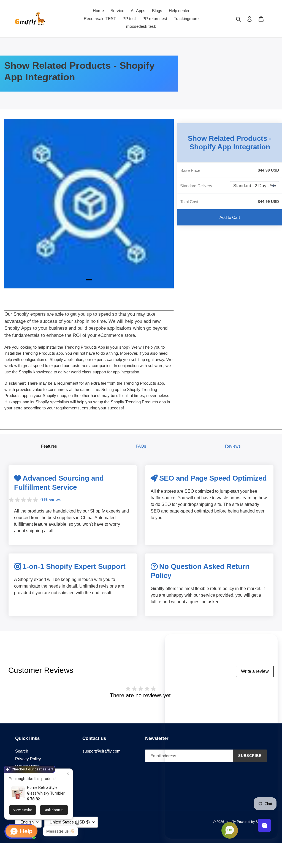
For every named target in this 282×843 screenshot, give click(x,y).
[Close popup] (68, 773)
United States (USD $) (70, 822)
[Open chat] (264, 825)
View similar (22, 810)
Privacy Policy (28, 758)
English (27, 822)
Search (21, 751)
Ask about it (54, 810)
